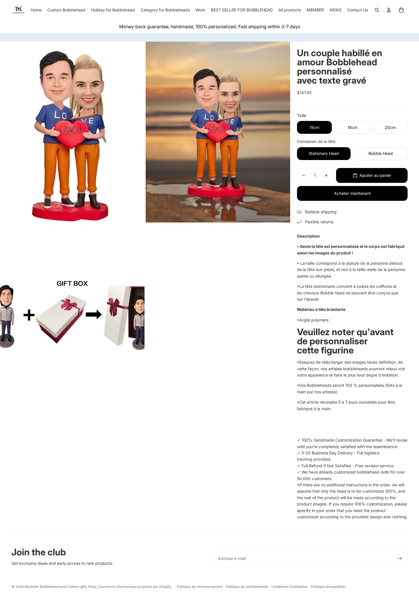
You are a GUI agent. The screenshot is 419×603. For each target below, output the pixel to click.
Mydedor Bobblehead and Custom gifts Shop (60, 586)
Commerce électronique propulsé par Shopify (134, 586)
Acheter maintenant (352, 193)
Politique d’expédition (328, 586)
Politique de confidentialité (247, 586)
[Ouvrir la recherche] (377, 10)
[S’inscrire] (399, 558)
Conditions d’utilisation (289, 586)
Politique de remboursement (200, 586)
